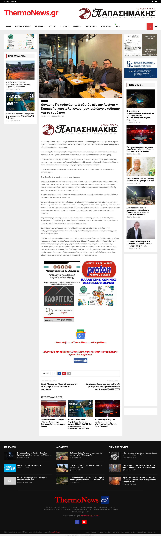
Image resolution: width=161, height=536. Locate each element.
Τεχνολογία (10, 447)
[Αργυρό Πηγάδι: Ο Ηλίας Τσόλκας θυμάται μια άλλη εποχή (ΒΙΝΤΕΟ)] (140, 166)
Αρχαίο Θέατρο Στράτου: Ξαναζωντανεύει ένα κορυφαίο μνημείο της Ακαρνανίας (18, 84)
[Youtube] (84, 522)
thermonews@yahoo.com (90, 516)
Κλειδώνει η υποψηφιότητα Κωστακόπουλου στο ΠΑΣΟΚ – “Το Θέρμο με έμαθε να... (139, 243)
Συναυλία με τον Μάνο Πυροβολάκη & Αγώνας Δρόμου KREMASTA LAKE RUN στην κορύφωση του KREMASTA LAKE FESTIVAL (80, 424)
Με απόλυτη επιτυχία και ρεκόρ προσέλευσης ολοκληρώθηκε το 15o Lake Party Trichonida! (106, 423)
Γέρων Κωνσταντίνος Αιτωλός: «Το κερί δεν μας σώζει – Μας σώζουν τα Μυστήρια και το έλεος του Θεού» (139, 479)
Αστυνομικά (64, 26)
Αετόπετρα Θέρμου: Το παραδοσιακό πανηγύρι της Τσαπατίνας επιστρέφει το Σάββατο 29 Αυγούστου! (137, 211)
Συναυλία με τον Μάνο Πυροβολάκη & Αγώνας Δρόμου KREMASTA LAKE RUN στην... (20, 116)
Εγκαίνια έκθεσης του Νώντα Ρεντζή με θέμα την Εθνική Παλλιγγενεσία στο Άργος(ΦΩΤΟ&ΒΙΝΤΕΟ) (103, 386)
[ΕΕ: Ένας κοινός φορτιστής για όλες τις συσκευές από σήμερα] (10, 481)
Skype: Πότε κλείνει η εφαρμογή (29, 465)
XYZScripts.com (91, 535)
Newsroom (47, 116)
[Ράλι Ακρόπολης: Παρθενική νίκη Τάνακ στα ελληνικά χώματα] (62, 468)
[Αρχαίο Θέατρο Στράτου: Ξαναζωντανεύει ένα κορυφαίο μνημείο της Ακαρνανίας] (20, 70)
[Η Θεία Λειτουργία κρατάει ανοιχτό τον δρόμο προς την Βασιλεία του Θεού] (115, 456)
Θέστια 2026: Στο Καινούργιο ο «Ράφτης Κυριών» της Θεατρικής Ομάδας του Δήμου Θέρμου (53, 423)
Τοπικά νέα (38, 26)
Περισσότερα (90, 26)
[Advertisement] (140, 330)
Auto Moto (62, 447)
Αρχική (8, 26)
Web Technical (55, 532)
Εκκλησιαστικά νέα (118, 447)
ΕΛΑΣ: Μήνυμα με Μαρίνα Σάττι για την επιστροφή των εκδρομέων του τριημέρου (59, 386)
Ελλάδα (76, 26)
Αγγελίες (52, 26)
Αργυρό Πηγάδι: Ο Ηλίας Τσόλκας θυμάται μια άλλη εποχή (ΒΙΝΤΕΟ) (140, 180)
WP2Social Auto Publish (72, 535)
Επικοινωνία (106, 26)
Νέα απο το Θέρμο (22, 26)
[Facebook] (77, 522)
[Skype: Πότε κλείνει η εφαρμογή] (10, 468)
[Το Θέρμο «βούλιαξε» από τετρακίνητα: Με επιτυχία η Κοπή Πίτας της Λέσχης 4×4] (62, 456)
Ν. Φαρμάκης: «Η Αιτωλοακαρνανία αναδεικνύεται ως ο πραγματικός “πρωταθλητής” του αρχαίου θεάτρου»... (140, 115)
